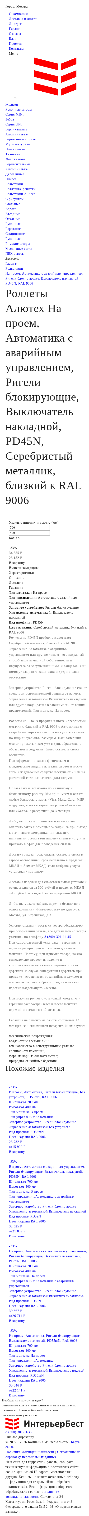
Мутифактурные (17, 144)
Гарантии (16, 29)
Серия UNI (13, 124)
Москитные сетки (19, 248)
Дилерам (16, 24)
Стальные (12, 204)
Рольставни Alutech (20, 194)
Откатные (12, 219)
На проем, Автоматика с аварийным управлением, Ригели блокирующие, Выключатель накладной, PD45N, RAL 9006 (44, 278)
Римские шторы (17, 243)
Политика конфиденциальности (29, 1452)
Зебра (9, 119)
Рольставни (14, 184)
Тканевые (12, 154)
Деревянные (14, 174)
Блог (12, 38)
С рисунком (14, 199)
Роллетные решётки (20, 189)
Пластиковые (15, 149)
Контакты (16, 48)
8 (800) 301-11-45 (57, 937)
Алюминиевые (16, 169)
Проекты (15, 43)
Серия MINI (14, 114)
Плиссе (10, 179)
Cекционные (15, 234)
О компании (18, 14)
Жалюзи (11, 104)
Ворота (10, 209)
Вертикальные (16, 129)
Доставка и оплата (23, 19)
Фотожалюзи (15, 159)
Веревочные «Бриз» (20, 139)
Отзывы (15, 34)
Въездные (12, 214)
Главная (11, 263)
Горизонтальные (17, 164)
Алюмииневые (16, 134)
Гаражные (13, 229)
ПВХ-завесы (14, 253)
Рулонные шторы (18, 109)
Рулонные (12, 224)
